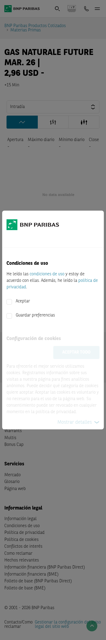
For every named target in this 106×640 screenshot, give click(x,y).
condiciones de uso (47, 274)
